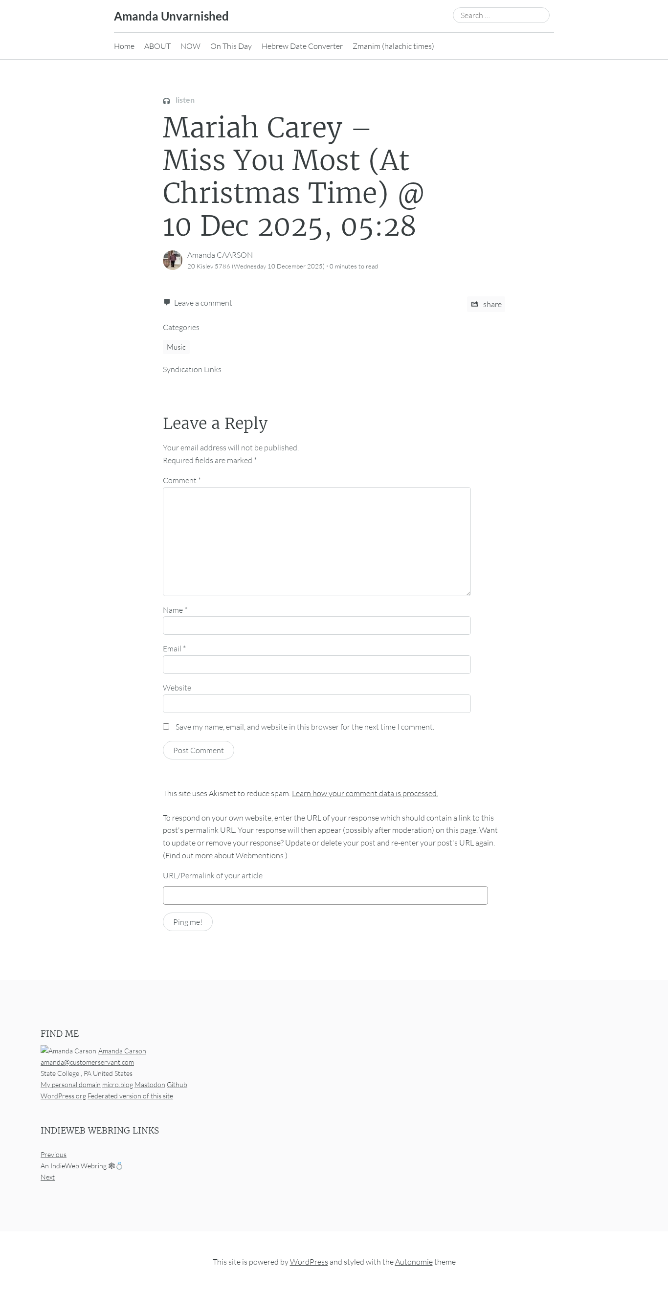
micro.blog (117, 1084)
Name (175, 610)
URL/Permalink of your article (213, 875)
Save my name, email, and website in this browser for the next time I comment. (305, 727)
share (492, 304)
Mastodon (149, 1084)
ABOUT (157, 46)
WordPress (309, 1262)
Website (177, 687)
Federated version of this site (130, 1096)
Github (177, 1084)
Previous (54, 1154)
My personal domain (71, 1084)
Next (48, 1177)
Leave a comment (203, 303)
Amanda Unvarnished (171, 16)
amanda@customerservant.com (87, 1062)
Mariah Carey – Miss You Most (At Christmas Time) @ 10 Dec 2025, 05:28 (294, 177)
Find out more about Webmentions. (225, 855)
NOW (190, 46)
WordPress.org (63, 1096)
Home (124, 46)
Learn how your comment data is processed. (365, 793)
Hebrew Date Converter (302, 46)
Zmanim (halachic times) (393, 46)
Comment (182, 480)
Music (176, 347)
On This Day (231, 46)
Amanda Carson (122, 1051)
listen (184, 99)
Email (174, 648)
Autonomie (414, 1262)
